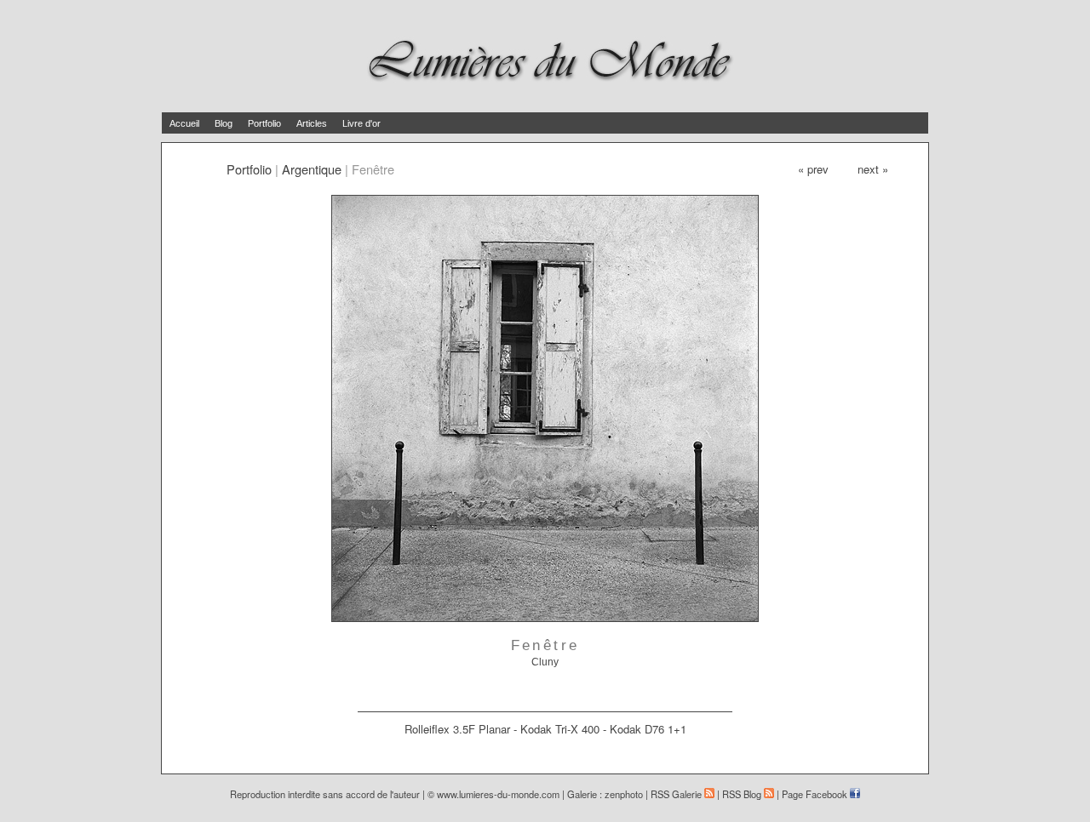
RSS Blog (743, 794)
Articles (311, 123)
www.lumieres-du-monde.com (498, 794)
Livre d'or (361, 123)
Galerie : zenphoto (605, 794)
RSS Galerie (677, 794)
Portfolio (264, 123)
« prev (813, 169)
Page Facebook (816, 794)
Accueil (184, 123)
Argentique (311, 169)
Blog (223, 123)
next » (873, 169)
